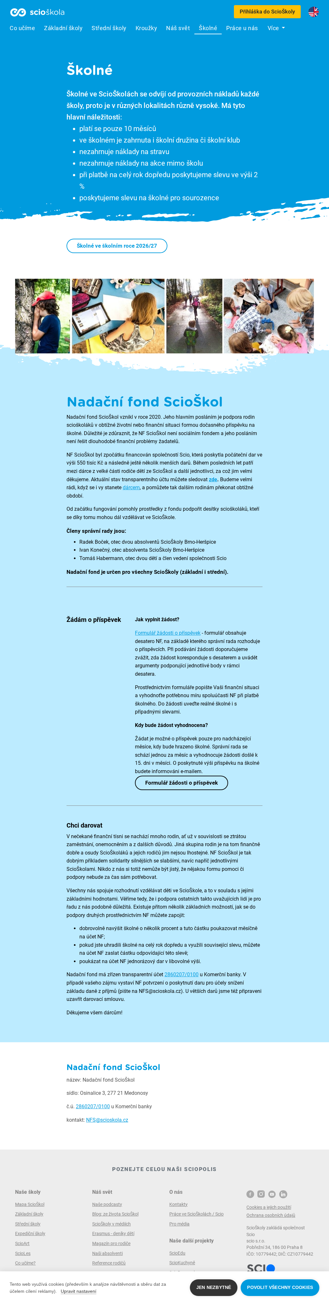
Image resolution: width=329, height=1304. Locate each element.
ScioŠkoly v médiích (111, 1223)
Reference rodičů (109, 1263)
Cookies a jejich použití (268, 1207)
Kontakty (178, 1204)
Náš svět (178, 28)
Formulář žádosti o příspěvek (167, 633)
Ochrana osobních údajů (270, 1215)
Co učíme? (25, 1263)
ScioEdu (177, 1253)
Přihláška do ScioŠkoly (267, 11)
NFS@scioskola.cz (107, 1120)
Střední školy (109, 28)
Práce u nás (242, 28)
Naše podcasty (107, 1204)
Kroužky (146, 28)
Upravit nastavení (78, 1291)
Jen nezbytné (213, 1287)
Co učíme (22, 28)
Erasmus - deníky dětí (113, 1233)
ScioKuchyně (182, 1262)
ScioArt (22, 1243)
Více (274, 28)
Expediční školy (30, 1233)
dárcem (131, 487)
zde (213, 479)
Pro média (179, 1223)
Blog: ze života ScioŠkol (115, 1214)
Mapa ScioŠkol (29, 1204)
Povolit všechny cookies (280, 1287)
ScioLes (23, 1253)
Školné (208, 28)
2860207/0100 (181, 974)
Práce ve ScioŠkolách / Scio (196, 1214)
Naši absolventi (107, 1253)
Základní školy (63, 28)
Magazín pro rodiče (111, 1243)
